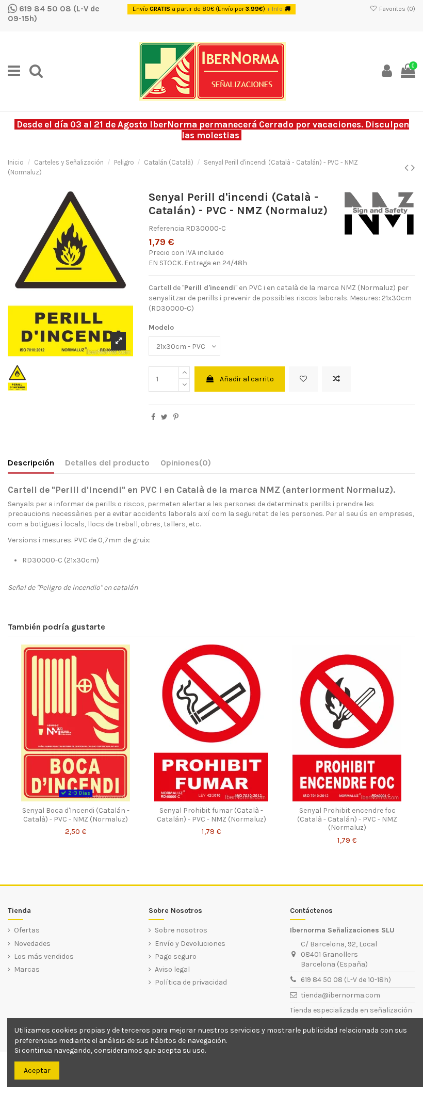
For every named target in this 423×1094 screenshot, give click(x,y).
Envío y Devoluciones (190, 943)
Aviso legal (172, 969)
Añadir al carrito (247, 379)
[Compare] (134, 678)
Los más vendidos (44, 956)
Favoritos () (396, 8)
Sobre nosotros (181, 930)
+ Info (275, 8)
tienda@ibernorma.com (340, 995)
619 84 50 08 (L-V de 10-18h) (346, 979)
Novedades (32, 943)
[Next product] (413, 168)
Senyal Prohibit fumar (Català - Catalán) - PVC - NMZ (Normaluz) (211, 815)
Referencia (166, 228)
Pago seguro (176, 956)
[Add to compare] (336, 379)
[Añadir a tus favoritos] (303, 379)
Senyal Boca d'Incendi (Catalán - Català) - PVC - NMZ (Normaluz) (75, 815)
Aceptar (37, 1070)
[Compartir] (153, 417)
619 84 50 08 (44, 8)
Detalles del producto (107, 463)
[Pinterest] (175, 417)
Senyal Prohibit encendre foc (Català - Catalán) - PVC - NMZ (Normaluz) (347, 819)
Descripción (31, 463)
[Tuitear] (164, 417)
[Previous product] (407, 168)
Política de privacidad (191, 982)
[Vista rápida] (134, 696)
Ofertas (27, 930)
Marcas (27, 969)
